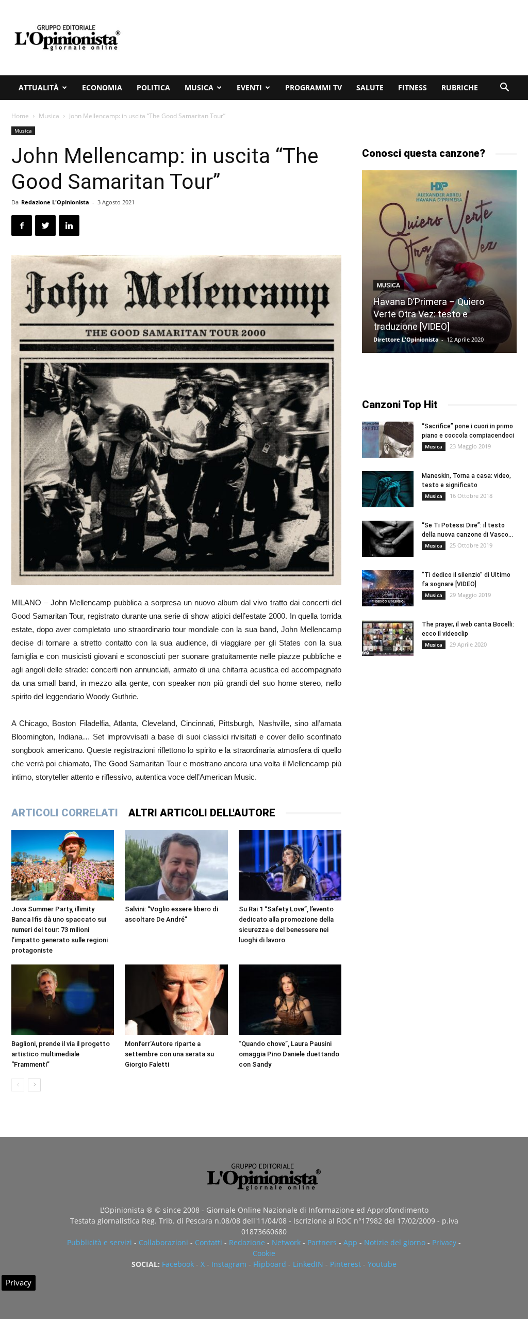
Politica (153, 87)
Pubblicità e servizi (99, 1242)
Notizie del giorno (394, 1242)
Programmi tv (313, 87)
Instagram (228, 1264)
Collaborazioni (163, 1242)
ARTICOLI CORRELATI (64, 813)
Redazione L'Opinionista (55, 202)
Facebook (178, 1264)
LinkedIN (308, 1264)
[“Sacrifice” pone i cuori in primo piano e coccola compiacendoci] (388, 440)
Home (20, 115)
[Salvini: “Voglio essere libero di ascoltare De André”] (176, 865)
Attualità (39, 87)
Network (286, 1242)
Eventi (249, 87)
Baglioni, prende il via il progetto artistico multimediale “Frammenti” (60, 1054)
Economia (102, 87)
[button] (504, 88)
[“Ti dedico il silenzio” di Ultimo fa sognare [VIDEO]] (388, 588)
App (350, 1242)
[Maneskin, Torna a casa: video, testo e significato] (388, 489)
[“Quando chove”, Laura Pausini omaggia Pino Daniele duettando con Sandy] (290, 999)
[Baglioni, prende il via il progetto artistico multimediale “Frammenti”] (62, 999)
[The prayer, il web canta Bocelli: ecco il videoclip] (388, 638)
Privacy (444, 1242)
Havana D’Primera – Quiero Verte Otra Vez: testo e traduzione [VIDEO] (428, 314)
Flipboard (269, 1264)
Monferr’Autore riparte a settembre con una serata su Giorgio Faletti (169, 1054)
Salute (370, 87)
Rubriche (459, 87)
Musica (199, 87)
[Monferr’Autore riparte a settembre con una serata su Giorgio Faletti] (176, 999)
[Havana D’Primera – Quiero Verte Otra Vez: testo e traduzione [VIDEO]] (439, 261)
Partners (322, 1242)
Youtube (382, 1264)
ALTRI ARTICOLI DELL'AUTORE (201, 813)
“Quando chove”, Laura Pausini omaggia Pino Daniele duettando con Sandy (289, 1054)
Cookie (264, 1253)
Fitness (412, 87)
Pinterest (345, 1264)
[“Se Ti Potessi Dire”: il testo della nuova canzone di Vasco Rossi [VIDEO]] (388, 539)
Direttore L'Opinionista (406, 339)
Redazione (247, 1242)
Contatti (208, 1242)
